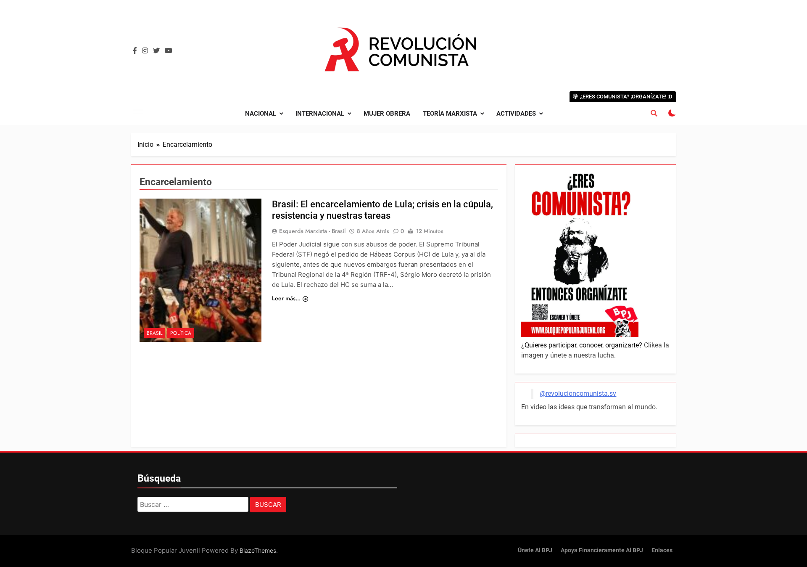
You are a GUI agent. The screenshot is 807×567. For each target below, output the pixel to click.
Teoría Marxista (450, 113)
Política (180, 333)
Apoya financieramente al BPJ (602, 550)
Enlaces (661, 550)
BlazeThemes (258, 550)
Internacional (319, 113)
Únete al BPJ (535, 550)
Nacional (260, 113)
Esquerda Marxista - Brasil (312, 231)
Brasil (154, 333)
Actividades (516, 113)
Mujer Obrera (387, 113)
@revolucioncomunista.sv (578, 393)
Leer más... (286, 298)
